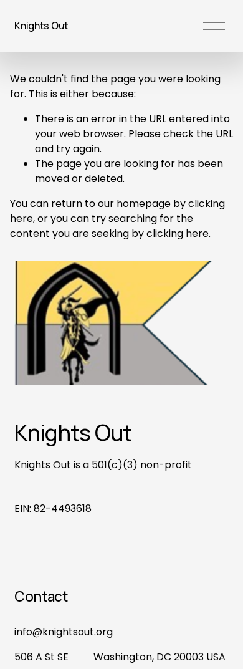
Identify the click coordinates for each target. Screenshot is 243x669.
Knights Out (41, 25)
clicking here (177, 233)
